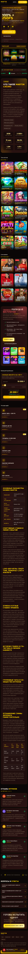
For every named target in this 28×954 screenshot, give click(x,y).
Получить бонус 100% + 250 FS (14, 925)
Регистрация (22, 2)
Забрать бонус (8, 32)
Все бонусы (7, 36)
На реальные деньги (10, 343)
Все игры (3, 159)
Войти (14, 2)
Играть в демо (8, 339)
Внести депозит (14, 397)
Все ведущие (5, 256)
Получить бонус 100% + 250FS (13, 951)
